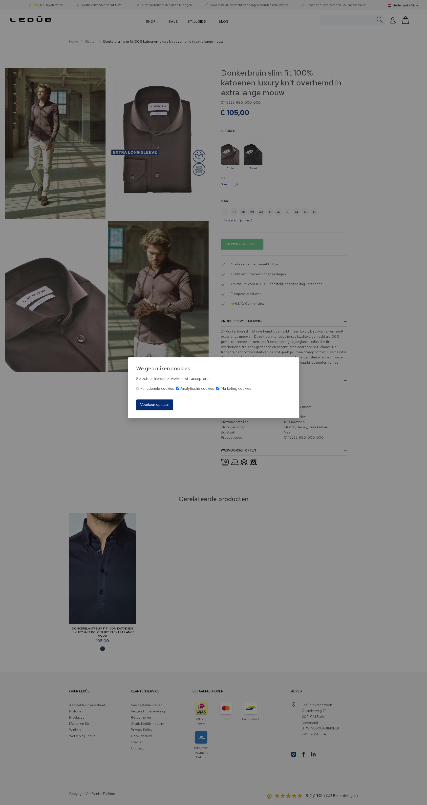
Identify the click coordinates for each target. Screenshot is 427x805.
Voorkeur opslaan (154, 404)
